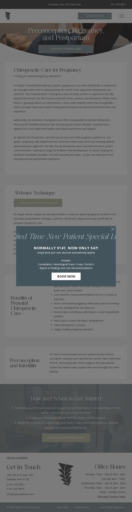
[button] (112, 229)
